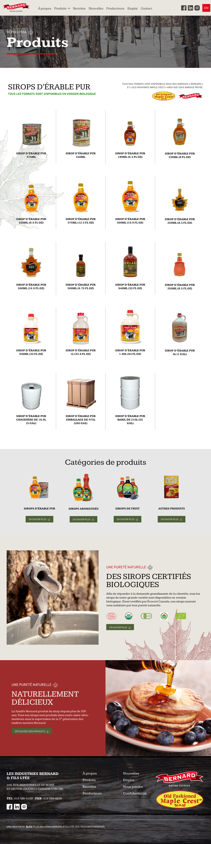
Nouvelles (96, 8)
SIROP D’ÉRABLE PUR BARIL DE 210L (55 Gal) (130, 419)
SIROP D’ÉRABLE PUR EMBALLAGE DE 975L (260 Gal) (81, 419)
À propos (44, 8)
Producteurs (115, 8)
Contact (146, 8)
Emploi (132, 8)
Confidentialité (134, 793)
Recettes (79, 8)
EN (206, 8)
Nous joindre (133, 787)
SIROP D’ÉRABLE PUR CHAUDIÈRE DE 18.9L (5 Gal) (31, 419)
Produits (60, 8)
